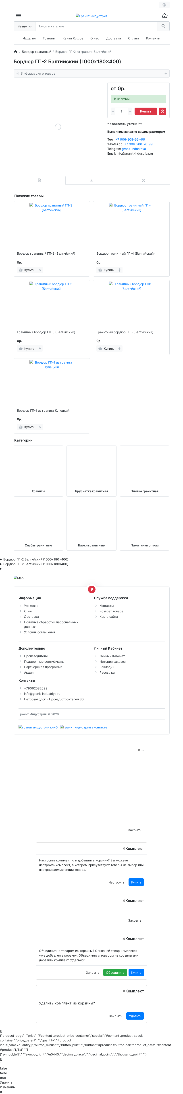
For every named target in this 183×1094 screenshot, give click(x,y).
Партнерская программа (43, 667)
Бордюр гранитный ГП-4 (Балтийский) (125, 253)
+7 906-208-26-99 (138, 144)
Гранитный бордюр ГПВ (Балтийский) (124, 332)
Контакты (153, 38)
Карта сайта (109, 616)
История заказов (113, 661)
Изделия (29, 38)
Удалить (135, 1016)
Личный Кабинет (112, 656)
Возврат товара (111, 611)
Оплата (133, 38)
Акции (28, 672)
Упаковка (31, 605)
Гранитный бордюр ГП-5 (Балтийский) (46, 332)
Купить (136, 882)
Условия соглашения (39, 632)
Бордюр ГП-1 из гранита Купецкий (43, 410)
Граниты (49, 38)
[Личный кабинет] (164, 5)
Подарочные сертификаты (44, 661)
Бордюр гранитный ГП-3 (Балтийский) (46, 253)
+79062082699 (36, 688)
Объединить (115, 972)
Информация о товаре (38, 73)
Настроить (116, 882)
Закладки (107, 667)
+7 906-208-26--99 (130, 139)
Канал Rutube (73, 38)
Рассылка (107, 672)
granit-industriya (134, 149)
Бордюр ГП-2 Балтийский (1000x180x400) (35, 559)
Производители (36, 656)
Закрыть (134, 830)
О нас (94, 38)
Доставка (113, 38)
